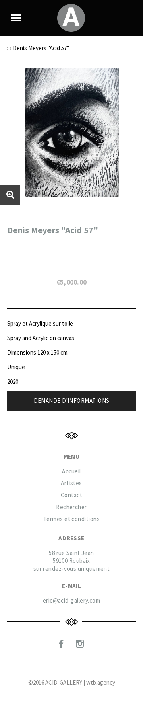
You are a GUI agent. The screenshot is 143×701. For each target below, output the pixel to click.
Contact (71, 495)
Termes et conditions (71, 519)
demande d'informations (72, 400)
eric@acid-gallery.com (71, 600)
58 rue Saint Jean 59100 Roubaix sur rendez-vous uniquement (71, 560)
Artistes (71, 483)
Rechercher (71, 507)
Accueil (71, 471)
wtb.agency (100, 682)
